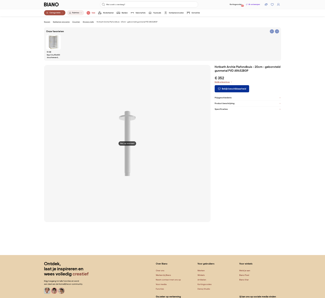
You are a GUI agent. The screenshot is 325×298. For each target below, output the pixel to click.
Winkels (201, 275)
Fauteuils (157, 13)
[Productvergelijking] (266, 4)
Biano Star (244, 280)
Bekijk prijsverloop (222, 82)
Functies (160, 289)
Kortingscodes (237, 5)
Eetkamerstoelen (176, 13)
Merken (201, 270)
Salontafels (140, 13)
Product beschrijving (224, 103)
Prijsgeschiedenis (223, 98)
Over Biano (161, 263)
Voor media (161, 284)
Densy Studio (204, 289)
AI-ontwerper (254, 4)
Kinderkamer (108, 13)
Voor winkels (245, 263)
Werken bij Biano (163, 275)
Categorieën (55, 13)
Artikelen (202, 280)
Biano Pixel (244, 275)
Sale (93, 13)
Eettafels (196, 13)
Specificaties (221, 109)
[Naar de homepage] (57, 4)
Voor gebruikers (206, 263)
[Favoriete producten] (272, 4)
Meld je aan (244, 270)
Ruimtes (75, 13)
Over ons (160, 270)
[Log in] (278, 4)
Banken (125, 13)
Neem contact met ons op (168, 280)
